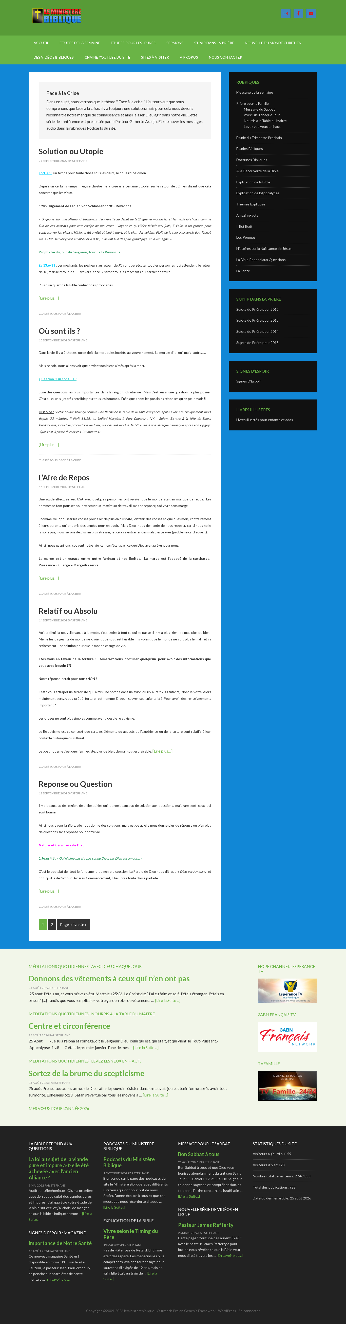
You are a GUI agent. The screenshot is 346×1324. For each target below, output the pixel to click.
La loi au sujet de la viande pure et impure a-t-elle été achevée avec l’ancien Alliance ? (59, 1168)
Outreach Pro (168, 1311)
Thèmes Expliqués (250, 204)
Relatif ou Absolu (68, 610)
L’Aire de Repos (64, 477)
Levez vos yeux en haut (262, 126)
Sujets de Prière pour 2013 (257, 320)
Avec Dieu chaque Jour (262, 115)
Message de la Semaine (254, 92)
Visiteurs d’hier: (266, 1165)
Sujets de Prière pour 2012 (257, 309)
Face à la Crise (70, 314)
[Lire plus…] (49, 297)
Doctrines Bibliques (251, 160)
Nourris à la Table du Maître (265, 120)
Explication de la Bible (253, 182)
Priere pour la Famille (252, 103)
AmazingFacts (247, 215)
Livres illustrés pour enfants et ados (264, 419)
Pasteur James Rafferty (206, 1225)
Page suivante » (73, 924)
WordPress (227, 1311)
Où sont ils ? (59, 330)
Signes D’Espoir (248, 381)
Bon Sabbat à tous (198, 1154)
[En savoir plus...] (58, 1279)
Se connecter (249, 1311)
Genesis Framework (200, 1311)
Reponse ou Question (75, 783)
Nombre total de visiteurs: (274, 1176)
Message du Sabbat (259, 109)
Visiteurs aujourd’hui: (270, 1154)
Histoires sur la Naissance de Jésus (264, 248)
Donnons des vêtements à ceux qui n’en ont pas (109, 978)
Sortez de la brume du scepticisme (86, 1073)
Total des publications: (271, 1187)
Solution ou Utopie (71, 151)
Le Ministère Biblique (72, 17)
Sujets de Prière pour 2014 (257, 331)
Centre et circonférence (69, 1025)
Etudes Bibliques (249, 148)
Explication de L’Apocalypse (257, 193)
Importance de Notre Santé (60, 1243)
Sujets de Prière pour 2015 (257, 342)
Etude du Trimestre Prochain (259, 137)
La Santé (243, 271)
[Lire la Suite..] (114, 1207)
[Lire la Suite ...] (167, 1000)
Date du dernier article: (271, 1198)
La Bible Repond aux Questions (261, 259)
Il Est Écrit (244, 226)
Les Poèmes (246, 237)
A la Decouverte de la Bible (257, 171)
